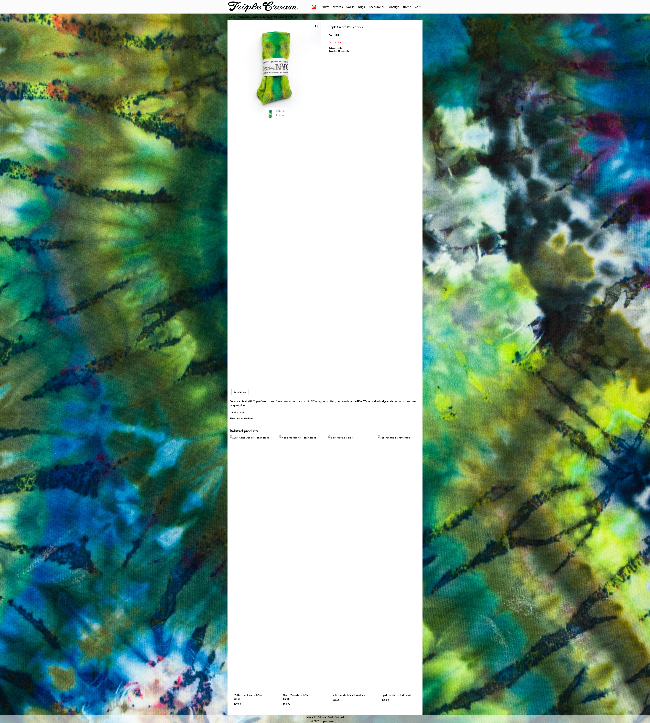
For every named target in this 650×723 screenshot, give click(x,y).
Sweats (338, 7)
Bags (361, 7)
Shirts (325, 7)
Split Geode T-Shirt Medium (348, 695)
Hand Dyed (338, 51)
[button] (317, 26)
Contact (339, 716)
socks (346, 51)
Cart (418, 7)
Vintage (393, 7)
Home (407, 7)
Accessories (377, 7)
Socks (350, 7)
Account (310, 716)
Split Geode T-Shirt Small (396, 695)
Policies (322, 716)
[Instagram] (314, 7)
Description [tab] (240, 391)
